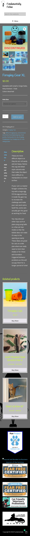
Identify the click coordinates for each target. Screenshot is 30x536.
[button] (24, 29)
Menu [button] (16, 21)
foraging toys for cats (18, 139)
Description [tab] (5, 156)
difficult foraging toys (11, 133)
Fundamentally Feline (14, 5)
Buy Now (15, 321)
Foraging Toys (12, 130)
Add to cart (17, 117)
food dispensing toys (14, 135)
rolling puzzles (6, 141)
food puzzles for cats (13, 137)
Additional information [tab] (5, 173)
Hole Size (5, 99)
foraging (21, 137)
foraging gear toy (7, 139)
